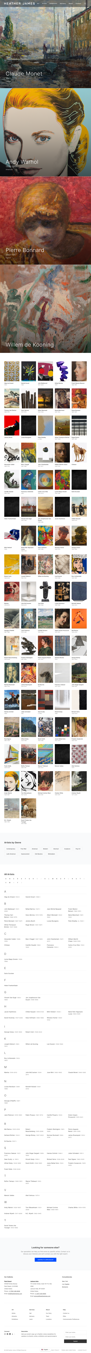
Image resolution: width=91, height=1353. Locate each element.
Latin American (11, 854)
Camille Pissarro (55, 1116)
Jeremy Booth (30, 921)
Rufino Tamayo (13, 1181)
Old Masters (39, 854)
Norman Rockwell (55, 1136)
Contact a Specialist (45, 1259)
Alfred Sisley (12, 1163)
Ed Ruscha (10, 1141)
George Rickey (35, 1135)
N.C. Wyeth (33, 1213)
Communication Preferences (71, 1319)
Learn (31, 1319)
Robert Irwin (34, 1032)
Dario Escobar (9, 973)
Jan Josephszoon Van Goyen (33, 999)
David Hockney (13, 1018)
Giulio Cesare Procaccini (75, 1116)
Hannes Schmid (55, 1153)
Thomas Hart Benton (10, 916)
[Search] (85, 3)
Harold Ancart (33, 897)
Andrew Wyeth (13, 1213)
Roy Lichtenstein (12, 1059)
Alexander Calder (12, 940)
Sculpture (67, 849)
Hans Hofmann (35, 1018)
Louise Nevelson (12, 1088)
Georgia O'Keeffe (12, 1102)
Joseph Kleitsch (12, 1045)
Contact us (66, 1313)
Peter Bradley (76, 921)
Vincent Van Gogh (12, 998)
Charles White (77, 1207)
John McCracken (34, 1073)
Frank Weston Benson (74, 910)
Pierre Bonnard (13, 921)
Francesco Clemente (52, 946)
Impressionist (25, 854)
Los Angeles (65, 1284)
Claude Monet (77, 1072)
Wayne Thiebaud (33, 1182)
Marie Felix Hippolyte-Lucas (75, 1013)
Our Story (49, 1313)
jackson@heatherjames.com (42, 1296)
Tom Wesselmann (34, 1208)
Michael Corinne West (52, 1208)
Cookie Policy (82, 1350)
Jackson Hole (34, 1281)
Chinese (7, 945)
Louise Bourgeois (52, 921)
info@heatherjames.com (15, 1293)
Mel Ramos (12, 1129)
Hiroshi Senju (33, 1159)
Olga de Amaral (12, 897)
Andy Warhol (12, 1207)
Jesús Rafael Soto (55, 1164)
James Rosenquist (76, 1136)
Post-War (23, 849)
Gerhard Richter (12, 1135)
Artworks (14, 1316)
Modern (45, 849)
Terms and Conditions (68, 1350)
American (35, 849)
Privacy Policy (54, 1350)
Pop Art (78, 849)
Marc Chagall (34, 939)
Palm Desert (8, 1281)
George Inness (13, 1032)
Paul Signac (76, 1159)
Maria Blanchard (76, 916)
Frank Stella (12, 1169)
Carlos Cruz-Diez (76, 946)
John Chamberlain (55, 940)
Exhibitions (53, 3)
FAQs (64, 1316)
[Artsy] (12, 1334)
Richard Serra (55, 1159)
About (71, 3)
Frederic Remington (56, 1130)
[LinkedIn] (10, 1334)
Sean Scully (11, 1159)
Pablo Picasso (34, 1115)
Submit (75, 1341)
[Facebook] (7, 1334)
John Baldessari (11, 910)
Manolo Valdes (9, 1195)
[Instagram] (5, 1334)
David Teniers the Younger (11, 1227)
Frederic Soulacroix (77, 1164)
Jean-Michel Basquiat (54, 909)
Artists (44, 3)
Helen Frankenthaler (11, 985)
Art (38, 3)
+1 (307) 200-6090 (40, 1293)
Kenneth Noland (33, 1088)
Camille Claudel (33, 946)
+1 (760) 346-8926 (14, 1291)
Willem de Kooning (32, 1044)
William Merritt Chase (74, 940)
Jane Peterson (13, 1115)
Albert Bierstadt (54, 916)
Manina (10, 1072)
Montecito (65, 1287)
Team (47, 1316)
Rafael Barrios (33, 909)
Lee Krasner (55, 1044)
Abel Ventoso (33, 1195)
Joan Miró (54, 1072)
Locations (49, 1319)
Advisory (63, 3)
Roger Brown (34, 925)
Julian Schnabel (76, 1153)
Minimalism (51, 854)
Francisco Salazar (12, 1154)
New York (65, 1281)
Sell (30, 1313)
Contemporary (10, 849)
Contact (78, 3)
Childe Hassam (35, 1012)
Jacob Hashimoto (10, 1012)
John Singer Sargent (35, 1154)
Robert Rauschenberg (34, 1130)
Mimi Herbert (54, 1012)
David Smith (34, 1163)
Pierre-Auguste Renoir (74, 1130)
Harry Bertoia (34, 915)
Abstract (56, 849)
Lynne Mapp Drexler (13, 960)
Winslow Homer (54, 1019)
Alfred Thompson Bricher (10, 926)
